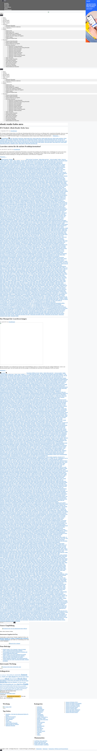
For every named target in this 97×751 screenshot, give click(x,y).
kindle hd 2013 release (56, 223)
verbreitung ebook (30, 590)
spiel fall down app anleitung (10, 539)
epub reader (56, 195)
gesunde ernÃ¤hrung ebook (35, 445)
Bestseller (6, 3)
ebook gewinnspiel (60, 412)
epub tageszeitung (63, 195)
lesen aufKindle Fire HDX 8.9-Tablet (17, 239)
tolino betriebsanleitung (20, 270)
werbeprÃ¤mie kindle (30, 600)
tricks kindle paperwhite (5, 290)
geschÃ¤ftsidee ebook (24, 445)
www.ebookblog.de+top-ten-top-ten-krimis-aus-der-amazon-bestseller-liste (23, 612)
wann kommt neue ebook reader (37, 296)
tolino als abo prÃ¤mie (49, 268)
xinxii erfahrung (7, 613)
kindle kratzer (22, 224)
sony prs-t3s (4, 263)
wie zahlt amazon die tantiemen (28, 604)
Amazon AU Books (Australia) (73, 704)
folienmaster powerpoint (35, 198)
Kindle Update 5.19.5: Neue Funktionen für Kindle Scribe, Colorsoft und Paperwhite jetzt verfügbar (14, 655)
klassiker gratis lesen (4, 487)
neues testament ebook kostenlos (58, 245)
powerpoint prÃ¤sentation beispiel (36, 515)
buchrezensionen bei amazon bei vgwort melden (47, 173)
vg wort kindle (47, 295)
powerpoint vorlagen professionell (59, 253)
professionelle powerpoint (45, 528)
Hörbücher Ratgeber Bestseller (15, 52)
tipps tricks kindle (17, 267)
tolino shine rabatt (60, 562)
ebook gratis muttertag (11, 413)
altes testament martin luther (50, 162)
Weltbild (61, 298)
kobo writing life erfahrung (11, 237)
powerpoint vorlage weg (35, 519)
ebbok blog (2, 411)
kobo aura (19, 141)
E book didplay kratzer (55, 408)
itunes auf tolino (59, 215)
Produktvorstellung (4, 257)
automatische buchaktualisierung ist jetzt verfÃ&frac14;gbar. (40, 169)
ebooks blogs (23, 426)
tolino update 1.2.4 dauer (5, 287)
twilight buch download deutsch (18, 290)
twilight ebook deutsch (5, 291)
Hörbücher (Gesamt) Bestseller (15, 46)
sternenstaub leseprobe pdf (6, 542)
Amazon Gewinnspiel (18, 380)
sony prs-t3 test (61, 538)
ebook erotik (14, 183)
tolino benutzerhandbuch (35, 551)
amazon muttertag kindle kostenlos (22, 383)
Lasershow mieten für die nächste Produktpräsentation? (20, 146)
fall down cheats (48, 197)
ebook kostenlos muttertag (6, 415)
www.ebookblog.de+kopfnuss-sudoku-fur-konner (55, 307)
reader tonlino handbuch (29, 258)
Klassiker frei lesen (47, 231)
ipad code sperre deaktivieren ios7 (40, 214)
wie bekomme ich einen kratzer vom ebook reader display (21, 299)
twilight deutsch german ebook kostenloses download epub (52, 290)
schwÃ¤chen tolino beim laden (17, 261)
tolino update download (44, 287)
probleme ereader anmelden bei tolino (56, 526)
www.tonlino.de (17, 310)
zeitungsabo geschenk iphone (28, 618)
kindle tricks (13, 231)
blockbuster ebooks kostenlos (41, 397)
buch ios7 (57, 172)
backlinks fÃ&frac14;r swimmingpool (21, 393)
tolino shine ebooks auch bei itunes (40, 275)
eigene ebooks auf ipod (11, 195)
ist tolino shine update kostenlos (48, 215)
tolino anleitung (10, 270)
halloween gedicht (28, 206)
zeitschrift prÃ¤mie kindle (52, 614)
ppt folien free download (36, 523)
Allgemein (39, 706)
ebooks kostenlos (29, 193)
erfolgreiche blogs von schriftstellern (58, 434)
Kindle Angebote (41, 722)
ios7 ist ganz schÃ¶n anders (23, 214)
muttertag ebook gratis (35, 506)
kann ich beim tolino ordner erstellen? (47, 216)
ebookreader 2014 (23, 139)
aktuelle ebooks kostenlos (18, 162)
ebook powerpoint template (43, 184)
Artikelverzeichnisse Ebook (43, 388)
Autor (7, 676)
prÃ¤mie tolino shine (60, 254)
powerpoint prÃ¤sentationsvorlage (7, 252)
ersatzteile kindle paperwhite (48, 435)
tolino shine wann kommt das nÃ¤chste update (46, 572)
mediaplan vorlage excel (27, 504)
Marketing (1, 687)
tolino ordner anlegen (5, 272)
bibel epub (25, 170)
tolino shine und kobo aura (31, 143)
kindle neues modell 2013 (14, 225)
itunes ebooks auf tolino (12, 463)
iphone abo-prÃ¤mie (8, 215)
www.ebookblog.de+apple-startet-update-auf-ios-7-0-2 (20, 304)
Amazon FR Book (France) (72, 712)
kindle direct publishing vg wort (25, 221)
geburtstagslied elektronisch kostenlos (11, 444)
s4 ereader (36, 259)
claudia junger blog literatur (6, 174)
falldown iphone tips (9, 440)
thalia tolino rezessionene (49, 544)
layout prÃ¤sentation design (58, 496)
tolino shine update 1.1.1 (5, 280)
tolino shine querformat (50, 562)
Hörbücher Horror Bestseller (15, 50)
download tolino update (58, 407)
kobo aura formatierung (53, 487)
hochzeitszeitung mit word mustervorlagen (35, 209)
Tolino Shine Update (60, 279)
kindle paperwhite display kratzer (39, 478)
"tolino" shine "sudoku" (15, 160)
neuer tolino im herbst (21, 245)
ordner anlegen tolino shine (49, 248)
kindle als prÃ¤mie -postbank (11, 220)
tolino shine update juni (51, 567)
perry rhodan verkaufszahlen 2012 (19, 687)
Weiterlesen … (56, 135)
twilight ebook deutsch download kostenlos (20, 291)
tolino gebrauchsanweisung (23, 271)
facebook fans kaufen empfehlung (36, 436)
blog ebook (15, 138)
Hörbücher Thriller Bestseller (15, 56)
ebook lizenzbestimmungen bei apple (35, 415)
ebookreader (15, 139)
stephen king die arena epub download (37, 540)
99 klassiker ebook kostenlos (14, 375)
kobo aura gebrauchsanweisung (16, 488)
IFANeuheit (10, 141)
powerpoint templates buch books (23, 252)
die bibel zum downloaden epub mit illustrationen (28, 178)
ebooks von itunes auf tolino (59, 193)
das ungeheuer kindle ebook (45, 174)
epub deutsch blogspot (22, 195)
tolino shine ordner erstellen (45, 277)
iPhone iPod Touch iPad (42, 719)
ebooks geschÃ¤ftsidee (5, 427)
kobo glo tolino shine (62, 234)
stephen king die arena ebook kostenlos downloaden (16, 540)
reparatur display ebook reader (10, 533)
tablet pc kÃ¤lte (9, 266)
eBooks (6, 8)
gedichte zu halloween (41, 202)
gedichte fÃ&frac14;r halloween (12, 201)
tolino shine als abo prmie (33, 557)
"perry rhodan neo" (3, 674)
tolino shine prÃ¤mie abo (15, 562)
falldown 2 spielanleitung (45, 439)
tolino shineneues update (42, 285)
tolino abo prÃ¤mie (30, 268)
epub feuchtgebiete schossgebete (7, 431)
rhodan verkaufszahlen (4, 688)
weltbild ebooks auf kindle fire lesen (20, 599)
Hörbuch (5, 24)
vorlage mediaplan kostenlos (9, 595)
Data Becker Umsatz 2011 (58, 174)
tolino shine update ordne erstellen (12, 284)
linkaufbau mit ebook (52, 239)
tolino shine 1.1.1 (11, 273)
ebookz (60, 429)
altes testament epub (38, 162)
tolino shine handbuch (9, 276)
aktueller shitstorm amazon (6, 379)
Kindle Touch (15, 685)
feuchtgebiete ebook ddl (8, 198)
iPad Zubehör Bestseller (11, 62)
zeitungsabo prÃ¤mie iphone (51, 314)
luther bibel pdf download (14, 242)
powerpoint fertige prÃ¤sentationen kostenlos (10, 514)
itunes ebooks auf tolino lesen (25, 463)
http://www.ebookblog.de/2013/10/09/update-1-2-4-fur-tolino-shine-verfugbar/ (22, 211)
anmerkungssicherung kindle (6, 167)
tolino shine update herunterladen (24, 567)
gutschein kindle (14, 449)
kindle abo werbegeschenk (47, 468)
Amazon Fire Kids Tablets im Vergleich (14, 35)
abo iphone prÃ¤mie (32, 160)
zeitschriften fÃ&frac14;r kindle (15, 617)
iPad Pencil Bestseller (10, 64)
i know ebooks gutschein (51, 457)
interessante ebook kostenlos (54, 212)
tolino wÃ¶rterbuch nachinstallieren (30, 289)
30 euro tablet (24, 160)
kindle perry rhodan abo (23, 483)
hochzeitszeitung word (16, 455)
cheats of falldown (63, 173)
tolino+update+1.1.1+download (7, 580)
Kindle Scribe (10, 685)
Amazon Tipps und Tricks (40, 742)
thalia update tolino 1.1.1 (61, 544)
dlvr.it (43, 179)
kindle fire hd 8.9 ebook (47, 473)
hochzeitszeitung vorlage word (52, 454)
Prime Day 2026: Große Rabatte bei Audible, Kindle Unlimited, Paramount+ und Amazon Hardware (15, 657)
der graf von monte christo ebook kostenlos (53, 176)
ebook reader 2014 (28, 138)
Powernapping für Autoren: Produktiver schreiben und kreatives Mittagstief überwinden (15, 652)
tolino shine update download (45, 566)
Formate (39, 713)
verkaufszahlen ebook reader (6, 591)
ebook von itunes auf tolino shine (15, 191)
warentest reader (12, 598)
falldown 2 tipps (55, 439)
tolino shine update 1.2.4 (13, 281)
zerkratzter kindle (14, 315)
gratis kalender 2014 (54, 205)
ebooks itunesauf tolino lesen (49, 427)
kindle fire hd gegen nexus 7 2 (16, 223)
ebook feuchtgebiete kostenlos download (26, 183)
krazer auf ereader (44, 238)
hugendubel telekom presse (55, 211)
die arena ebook (46, 177)
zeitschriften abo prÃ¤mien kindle (36, 313)
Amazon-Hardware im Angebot (13, 43)
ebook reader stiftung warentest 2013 (16, 420)
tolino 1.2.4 (17, 268)
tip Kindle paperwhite (7, 267)
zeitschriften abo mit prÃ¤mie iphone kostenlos (47, 616)
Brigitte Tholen (51, 172)
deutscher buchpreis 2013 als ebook (34, 177)
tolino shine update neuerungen (28, 568)
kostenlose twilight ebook (29, 493)
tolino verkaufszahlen (42, 576)
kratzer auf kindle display (49, 493)
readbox (21, 258)
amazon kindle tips (11, 164)
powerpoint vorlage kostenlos (6, 519)
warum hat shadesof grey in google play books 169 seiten (13, 298)
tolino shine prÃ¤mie (56, 277)
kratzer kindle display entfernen (21, 238)
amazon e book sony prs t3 (28, 163)
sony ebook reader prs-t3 (23, 262)
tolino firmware (61, 552)
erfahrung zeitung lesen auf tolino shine (52, 432)
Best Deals (6, 4)
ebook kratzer (15, 415)
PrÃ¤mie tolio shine (14, 525)
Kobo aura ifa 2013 (26, 141)
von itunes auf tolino (56, 295)
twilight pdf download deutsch (38, 293)
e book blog (47, 408)
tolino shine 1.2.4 (26, 273)
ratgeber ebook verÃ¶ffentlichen (56, 530)
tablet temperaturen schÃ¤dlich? (50, 543)
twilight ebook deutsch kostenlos (34, 584)
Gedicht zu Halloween (48, 200)
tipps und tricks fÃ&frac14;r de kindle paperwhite (50, 547)
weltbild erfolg (44, 599)
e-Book (26, 676)
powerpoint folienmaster (41, 514)
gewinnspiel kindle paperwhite (34, 203)
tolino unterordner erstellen (22, 286)
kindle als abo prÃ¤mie (42, 219)
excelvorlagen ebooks (9, 436)
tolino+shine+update (18, 579)
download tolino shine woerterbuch (45, 407)
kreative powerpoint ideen (55, 495)
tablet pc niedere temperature (20, 266)
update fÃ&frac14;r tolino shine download (21, 588)
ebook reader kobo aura (46, 138)
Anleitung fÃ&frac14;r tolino (38, 385)
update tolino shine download (34, 589)
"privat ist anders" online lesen (7, 374)
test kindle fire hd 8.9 (14, 544)
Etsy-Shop (6, 5)
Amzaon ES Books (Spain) (72, 707)
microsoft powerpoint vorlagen (56, 505)
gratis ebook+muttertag (46, 448)
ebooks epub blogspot (60, 426)
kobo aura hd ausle (46, 488)
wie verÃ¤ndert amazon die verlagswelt (41, 300)
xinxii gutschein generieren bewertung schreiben (54, 613)
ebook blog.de (14, 412)
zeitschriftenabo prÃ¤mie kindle (30, 617)
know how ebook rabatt (57, 231)
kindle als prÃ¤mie (22, 220)
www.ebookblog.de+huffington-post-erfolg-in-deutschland (46, 609)
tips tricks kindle (54, 267)
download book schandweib (16, 407)
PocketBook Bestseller (11, 60)
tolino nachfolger (47, 271)
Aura (11, 138)
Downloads (39, 708)
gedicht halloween (39, 200)
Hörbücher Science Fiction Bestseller (17, 55)
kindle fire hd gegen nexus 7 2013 (31, 223)
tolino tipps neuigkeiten (59, 574)
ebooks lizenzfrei (37, 193)
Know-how (39, 723)
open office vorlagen (13, 510)
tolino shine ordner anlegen (32, 277)
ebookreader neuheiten (32, 139)
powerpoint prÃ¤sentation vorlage (23, 251)
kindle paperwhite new (18, 228)
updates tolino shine (35, 294)
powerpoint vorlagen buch (47, 252)
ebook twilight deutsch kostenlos (44, 190)
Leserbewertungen (23, 497)
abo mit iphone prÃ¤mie (52, 160)
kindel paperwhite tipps (11, 467)
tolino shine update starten (53, 570)
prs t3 (10, 258)
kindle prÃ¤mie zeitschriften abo (34, 230)
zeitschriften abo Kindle (5, 313)
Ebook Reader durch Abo (35, 186)
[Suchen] (14, 622)
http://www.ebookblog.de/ (27, 210)
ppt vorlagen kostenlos (11, 254)
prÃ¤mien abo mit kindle (33, 525)
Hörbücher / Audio (41, 718)
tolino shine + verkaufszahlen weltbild (52, 556)
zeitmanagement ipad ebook (25, 614)
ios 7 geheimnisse (12, 214)
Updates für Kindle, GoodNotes (41, 744)
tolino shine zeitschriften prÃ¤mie (29, 285)
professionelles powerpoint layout (16, 530)
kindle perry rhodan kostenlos (12, 230)
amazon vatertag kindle (11, 384)
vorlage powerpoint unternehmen (32, 595)
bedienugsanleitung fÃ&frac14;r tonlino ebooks (41, 393)
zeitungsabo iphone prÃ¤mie (42, 618)
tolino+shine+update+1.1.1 (30, 579)
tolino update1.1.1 (54, 287)
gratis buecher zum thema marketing (35, 205)
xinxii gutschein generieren (37, 613)
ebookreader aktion (21, 425)
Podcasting (39, 729)
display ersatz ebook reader (20, 179)
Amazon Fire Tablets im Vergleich (13, 34)
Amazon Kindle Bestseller (11, 41)
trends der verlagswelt (61, 289)
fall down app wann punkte (57, 437)
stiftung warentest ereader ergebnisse (39, 265)
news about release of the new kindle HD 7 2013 (30, 247)
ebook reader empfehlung (47, 186)
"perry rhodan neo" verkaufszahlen (14, 674)
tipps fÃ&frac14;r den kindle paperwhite (28, 546)
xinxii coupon (25, 310)
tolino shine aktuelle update (55, 273)
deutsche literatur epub (14, 403)
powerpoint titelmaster (37, 518)
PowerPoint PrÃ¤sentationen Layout (56, 251)
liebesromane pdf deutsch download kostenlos (36, 239)
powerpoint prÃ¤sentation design (52, 515)
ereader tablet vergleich (40, 196)
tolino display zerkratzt (20, 552)
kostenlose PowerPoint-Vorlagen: (53, 237)
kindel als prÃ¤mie (47, 465)
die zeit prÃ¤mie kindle (8, 179)
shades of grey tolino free (50, 537)
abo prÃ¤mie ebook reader (14, 376)
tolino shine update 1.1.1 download (19, 280)
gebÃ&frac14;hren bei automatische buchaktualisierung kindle (41, 443)
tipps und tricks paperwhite (39, 548)
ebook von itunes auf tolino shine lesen (32, 191)
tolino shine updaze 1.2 (60, 284)
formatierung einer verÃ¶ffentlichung (50, 198)
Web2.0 (39, 734)
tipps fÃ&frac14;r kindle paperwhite (46, 546)
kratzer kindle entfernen (34, 238)
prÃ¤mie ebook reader (22, 254)
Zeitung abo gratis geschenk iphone (46, 617)
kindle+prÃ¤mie (54, 486)
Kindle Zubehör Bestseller (11, 42)
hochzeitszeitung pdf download (52, 209)
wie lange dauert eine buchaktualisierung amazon (21, 300)
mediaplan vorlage (27, 243)
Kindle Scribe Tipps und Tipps (41, 743)
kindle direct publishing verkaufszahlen (9, 221)
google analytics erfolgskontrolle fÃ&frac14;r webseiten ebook (52, 446)
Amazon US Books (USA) (72, 702)
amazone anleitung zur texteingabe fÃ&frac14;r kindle (19, 385)
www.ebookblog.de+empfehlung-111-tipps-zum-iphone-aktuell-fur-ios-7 (16, 305)
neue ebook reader (37, 244)
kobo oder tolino (48, 142)
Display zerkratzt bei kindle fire (34, 179)
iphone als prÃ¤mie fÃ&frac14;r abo (36, 460)
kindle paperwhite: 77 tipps (12, 483)
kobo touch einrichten (5, 492)
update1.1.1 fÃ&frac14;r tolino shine (50, 589)
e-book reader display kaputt (28, 409)
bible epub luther (52, 170)
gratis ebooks (47, 205)
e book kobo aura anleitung (10, 181)
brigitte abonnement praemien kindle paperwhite (22, 398)
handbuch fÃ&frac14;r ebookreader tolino (44, 450)
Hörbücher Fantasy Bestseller (15, 48)
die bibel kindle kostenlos (10, 178)
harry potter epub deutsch (50, 451)
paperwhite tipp (18, 511)
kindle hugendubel (46, 474)
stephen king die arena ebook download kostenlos (49, 263)
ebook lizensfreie (22, 415)
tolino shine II (22, 143)
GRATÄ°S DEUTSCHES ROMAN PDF (17, 205)
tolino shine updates (50, 284)
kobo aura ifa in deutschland (37, 141)
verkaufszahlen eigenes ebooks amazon (49, 294)
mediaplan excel (19, 243)
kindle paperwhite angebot (10, 226)
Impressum (45, 748)
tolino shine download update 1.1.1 (24, 275)
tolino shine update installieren (48, 282)
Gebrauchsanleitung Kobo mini (27, 200)
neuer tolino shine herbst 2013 (33, 245)
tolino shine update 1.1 (9, 565)
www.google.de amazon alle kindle (49, 612)
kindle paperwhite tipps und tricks (29, 229)
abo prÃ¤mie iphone (7, 162)
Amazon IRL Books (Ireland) (72, 711)
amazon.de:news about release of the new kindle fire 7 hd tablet (50, 165)
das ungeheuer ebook (33, 174)
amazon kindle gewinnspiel (56, 380)
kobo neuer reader (34, 142)
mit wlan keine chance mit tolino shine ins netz (16, 244)
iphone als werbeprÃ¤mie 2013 (52, 460)
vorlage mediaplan (50, 594)
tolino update (32, 286)
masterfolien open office (28, 502)
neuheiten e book (14, 143)
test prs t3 (45, 266)
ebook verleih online (40, 422)
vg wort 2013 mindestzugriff (40, 593)
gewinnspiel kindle (22, 203)
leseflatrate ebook (15, 497)
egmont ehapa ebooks (7, 430)
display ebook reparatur (41, 406)
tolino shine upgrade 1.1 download (46, 571)
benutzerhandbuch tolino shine (10, 170)
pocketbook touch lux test (46, 249)
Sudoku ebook (51, 265)
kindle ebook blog (47, 221)
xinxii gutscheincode (9, 312)
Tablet (13, 688)
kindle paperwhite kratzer (47, 479)
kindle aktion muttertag (58, 468)
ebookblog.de (56, 191)
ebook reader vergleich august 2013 (43, 188)
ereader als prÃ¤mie (16, 196)
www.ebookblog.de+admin (49, 301)
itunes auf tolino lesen (59, 462)
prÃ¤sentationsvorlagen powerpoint (8, 256)
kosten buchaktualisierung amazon (25, 237)
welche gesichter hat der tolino (52, 298)
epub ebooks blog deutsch (60, 430)
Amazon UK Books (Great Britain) (73, 703)
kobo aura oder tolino (59, 141)
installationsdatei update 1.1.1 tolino (40, 212)
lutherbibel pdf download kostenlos (37, 242)
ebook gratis (39, 183)
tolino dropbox (39, 552)
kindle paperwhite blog (22, 226)
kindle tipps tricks (46, 230)
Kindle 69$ (17, 468)
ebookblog (50, 191)
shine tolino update (13, 262)
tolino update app (35, 287)
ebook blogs (48, 182)
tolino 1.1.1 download (5, 268)
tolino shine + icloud (39, 556)
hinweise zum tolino (20, 209)
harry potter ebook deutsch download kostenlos (37, 207)
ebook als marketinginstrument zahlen (42, 411)
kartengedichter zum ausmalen (35, 465)
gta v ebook (62, 205)
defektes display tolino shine (6, 176)
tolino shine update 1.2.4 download (27, 281)
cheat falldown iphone (9, 401)
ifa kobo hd (60, 139)
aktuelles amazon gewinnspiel (19, 379)
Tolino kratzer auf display (41, 553)
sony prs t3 (38, 262)
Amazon (47, 379)
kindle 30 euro (19, 219)
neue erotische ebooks (47, 244)
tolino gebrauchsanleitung (10, 271)
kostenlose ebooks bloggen (40, 237)
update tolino (49, 293)
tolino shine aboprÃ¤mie (43, 273)
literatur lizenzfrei (8, 499)
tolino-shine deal (52, 289)
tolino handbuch (33, 271)
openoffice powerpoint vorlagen (25, 248)
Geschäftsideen (40, 715)
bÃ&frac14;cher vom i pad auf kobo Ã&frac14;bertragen (42, 392)
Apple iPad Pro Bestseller (11, 61)
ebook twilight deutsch (32, 190)
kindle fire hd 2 (5, 223)
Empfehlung (40, 712)
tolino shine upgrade (4, 285)
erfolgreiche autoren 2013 (60, 196)
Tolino (60, 267)
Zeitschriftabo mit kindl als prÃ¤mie (55, 312)
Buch (23, 676)
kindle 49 (25, 219)
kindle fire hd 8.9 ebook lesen (60, 473)
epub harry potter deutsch (47, 195)
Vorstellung (26, 296)
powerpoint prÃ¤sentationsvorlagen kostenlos (21, 518)
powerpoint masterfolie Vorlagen (7, 251)
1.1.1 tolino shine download (33, 374)
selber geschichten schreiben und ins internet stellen (35, 535)
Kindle (4, 29)
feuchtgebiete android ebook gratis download (36, 440)
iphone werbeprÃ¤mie (26, 462)
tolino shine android (55, 557)
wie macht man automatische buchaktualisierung (33, 603)
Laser (49, 238)
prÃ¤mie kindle (30, 254)
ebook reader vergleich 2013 (28, 188)
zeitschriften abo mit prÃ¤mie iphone (19, 313)
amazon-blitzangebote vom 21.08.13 (27, 165)
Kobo (15, 141)
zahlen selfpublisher (14, 614)
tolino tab (51, 285)
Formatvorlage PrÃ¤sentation (6, 443)
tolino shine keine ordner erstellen (37, 276)
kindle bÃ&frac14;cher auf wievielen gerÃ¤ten (54, 471)
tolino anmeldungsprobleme (11, 551)
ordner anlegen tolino (37, 248)
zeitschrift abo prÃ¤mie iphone (21, 312)
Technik (4, 19)
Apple (3, 676)
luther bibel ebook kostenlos (28, 500)
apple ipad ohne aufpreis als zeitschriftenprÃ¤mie (11, 388)
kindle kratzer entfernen (42, 224)
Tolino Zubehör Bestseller (11, 59)
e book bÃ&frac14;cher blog (37, 408)
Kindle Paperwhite (10, 32)
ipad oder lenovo (45, 459)
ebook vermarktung (57, 190)
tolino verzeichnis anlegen (6, 289)
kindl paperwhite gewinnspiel (53, 217)
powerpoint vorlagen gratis (11, 253)
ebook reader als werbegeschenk (13, 186)
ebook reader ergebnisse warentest (13, 417)
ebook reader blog (37, 138)
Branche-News (6, 21)
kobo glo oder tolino (9, 491)
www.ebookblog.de (38, 301)
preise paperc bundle (27, 256)
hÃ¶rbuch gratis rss (4, 206)
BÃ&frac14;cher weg (61, 392)
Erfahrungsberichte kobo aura (50, 139)
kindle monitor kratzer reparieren (46, 476)
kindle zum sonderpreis (27, 486)
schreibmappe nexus (4, 261)
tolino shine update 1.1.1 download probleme (38, 280)
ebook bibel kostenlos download (20, 182)
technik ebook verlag (4, 544)
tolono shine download (20, 580)
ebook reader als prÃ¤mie (15, 416)
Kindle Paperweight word (41, 225)
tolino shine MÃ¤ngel (50, 276)
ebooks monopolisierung (20, 429)
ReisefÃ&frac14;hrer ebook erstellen (40, 532)
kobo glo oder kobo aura (23, 142)
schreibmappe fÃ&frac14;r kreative (44, 534)
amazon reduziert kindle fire (12, 165)
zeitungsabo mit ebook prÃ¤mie (7, 314)
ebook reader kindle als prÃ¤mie (26, 418)
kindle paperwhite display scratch (52, 226)
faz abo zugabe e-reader (20, 440)
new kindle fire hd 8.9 (13, 247)
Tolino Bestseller (9, 57)
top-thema (3, 373)
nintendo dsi (48, 247)
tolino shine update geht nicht (33, 282)
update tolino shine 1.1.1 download (22, 294)
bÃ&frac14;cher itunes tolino (22, 392)
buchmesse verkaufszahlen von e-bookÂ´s (22, 399)
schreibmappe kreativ (59, 259)
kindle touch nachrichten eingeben (38, 485)
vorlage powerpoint (9, 296)
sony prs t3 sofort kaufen (56, 262)
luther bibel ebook (37, 240)
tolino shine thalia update (14, 563)
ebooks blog (41, 139)
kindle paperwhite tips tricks (43, 229)
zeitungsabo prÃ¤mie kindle (35, 619)
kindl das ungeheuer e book (26, 217)
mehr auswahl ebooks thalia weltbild (50, 504)
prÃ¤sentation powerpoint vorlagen (47, 525)
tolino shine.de (13, 574)
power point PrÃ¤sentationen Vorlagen (57, 513)
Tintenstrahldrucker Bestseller (12, 66)
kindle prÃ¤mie (22, 230)
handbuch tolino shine (21, 207)
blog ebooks (28, 172)
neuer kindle (55, 244)
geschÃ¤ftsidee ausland (13, 445)
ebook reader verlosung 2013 (20, 421)
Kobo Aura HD (27, 488)
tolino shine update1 (14, 571)
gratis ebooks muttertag (57, 448)
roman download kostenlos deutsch (11, 259)
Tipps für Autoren (41, 731)
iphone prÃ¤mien (17, 462)
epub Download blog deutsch (34, 195)
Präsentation (19, 256)
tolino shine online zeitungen (10, 277)
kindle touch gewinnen (56, 230)
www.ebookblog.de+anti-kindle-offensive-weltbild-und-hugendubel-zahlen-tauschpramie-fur (25, 607)
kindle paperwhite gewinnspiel (17, 479)
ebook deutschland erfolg (57, 182)
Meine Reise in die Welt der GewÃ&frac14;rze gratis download (34, 505)
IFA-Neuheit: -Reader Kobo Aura (14, 128)
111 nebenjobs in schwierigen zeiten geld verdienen (51, 374)
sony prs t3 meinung (46, 262)
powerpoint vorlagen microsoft (43, 521)
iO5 (54, 458)
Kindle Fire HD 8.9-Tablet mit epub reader (9, 474)
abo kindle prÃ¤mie (41, 160)
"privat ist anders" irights (55, 159)
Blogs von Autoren (10, 718)
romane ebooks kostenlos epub (26, 259)
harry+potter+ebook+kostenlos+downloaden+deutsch (36, 453)
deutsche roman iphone (20, 177)
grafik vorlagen (37, 448)
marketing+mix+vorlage (5, 502)
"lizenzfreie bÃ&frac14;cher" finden (34, 373)
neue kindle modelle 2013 (55, 506)
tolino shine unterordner (34, 279)
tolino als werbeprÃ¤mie (58, 549)
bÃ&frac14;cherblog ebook (6, 393)
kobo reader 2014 (56, 142)
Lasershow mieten (4, 239)
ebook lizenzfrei (47, 415)
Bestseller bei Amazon (11, 716)
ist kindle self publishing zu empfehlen (31, 215)
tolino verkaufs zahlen (23, 576)
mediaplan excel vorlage (60, 502)
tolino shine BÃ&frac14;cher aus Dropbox (14, 558)
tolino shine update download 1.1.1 (19, 282)
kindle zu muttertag (17, 486)
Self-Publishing (48, 261)
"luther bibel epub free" (44, 159)
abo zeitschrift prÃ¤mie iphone (21, 378)
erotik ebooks (25, 197)
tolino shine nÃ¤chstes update (11, 561)
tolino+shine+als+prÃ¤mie (59, 577)
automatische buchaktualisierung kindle (45, 390)
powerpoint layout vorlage (53, 514)
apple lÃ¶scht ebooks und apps (49, 167)
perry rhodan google (43, 511)
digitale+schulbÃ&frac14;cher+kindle (16, 406)
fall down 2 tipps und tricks (25, 437)
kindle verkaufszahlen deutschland (35, 231)
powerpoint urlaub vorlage (49, 518)
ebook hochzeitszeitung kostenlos (24, 413)
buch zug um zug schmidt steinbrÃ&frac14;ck (49, 398)
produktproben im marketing (52, 256)
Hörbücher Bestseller (10, 25)
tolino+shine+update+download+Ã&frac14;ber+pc (47, 579)
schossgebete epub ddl (15, 534)
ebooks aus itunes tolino (48, 192)
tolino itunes (40, 271)
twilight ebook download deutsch (49, 584)
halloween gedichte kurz (47, 206)
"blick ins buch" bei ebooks (32, 159)
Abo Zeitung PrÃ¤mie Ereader (35, 378)
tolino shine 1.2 (18, 273)
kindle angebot (30, 220)
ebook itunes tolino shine (54, 183)
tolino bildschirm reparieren (40, 270)
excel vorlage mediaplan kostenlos (36, 197)
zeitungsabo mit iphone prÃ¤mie (22, 314)
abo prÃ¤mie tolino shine (45, 376)
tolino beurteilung (30, 270)
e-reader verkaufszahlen (39, 181)
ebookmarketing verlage (11, 192)
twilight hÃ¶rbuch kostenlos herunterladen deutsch (19, 293)
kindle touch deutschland (22, 685)
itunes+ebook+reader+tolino (17, 464)
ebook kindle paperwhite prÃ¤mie (10, 184)
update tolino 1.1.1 (56, 293)
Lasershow (61, 238)
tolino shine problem (26, 562)
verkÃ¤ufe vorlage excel (56, 590)
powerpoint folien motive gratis (28, 514)
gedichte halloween (30, 202)
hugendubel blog (44, 211)
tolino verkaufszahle (32, 576)
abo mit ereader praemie (46, 375)
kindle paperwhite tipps (50, 481)
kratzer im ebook (11, 495)
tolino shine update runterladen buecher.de (19, 570)
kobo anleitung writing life (27, 487)
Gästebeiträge (40, 714)
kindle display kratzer (37, 221)
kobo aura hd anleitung (20, 233)
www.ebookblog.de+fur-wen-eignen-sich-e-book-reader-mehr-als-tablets (16, 609)
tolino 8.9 (23, 268)
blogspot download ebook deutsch (39, 172)
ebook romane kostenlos (57, 188)
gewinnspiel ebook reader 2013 (10, 203)
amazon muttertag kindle (8, 383)
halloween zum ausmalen (10, 207)
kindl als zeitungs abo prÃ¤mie (24, 467)
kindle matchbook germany (55, 224)
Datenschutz (39, 748)
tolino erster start (53, 552)
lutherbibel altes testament (11, 501)
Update (18, 688)
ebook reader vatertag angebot (31, 420)
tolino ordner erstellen (15, 272)
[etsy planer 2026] (7, 706)
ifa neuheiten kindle (18, 212)
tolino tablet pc (3, 286)
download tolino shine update (51, 179)
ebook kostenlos (22, 184)
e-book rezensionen (29, 181)
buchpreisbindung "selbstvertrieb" (40, 399)
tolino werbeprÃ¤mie (28, 577)
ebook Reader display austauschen (53, 416)
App (1, 676)
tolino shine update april (41, 281)
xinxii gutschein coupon (41, 310)
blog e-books (51, 397)
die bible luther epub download (47, 178)
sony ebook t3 (32, 262)
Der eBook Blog (19, 402)
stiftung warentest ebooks (18, 542)
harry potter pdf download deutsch (7, 209)
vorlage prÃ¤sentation (46, 595)
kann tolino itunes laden (22, 465)
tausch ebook (30, 266)
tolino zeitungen (36, 577)
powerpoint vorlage (59, 518)
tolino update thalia (4, 576)
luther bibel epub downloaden (50, 500)
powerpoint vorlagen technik (6, 523)
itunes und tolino (7, 464)
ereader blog (24, 196)
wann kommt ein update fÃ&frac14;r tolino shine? (24, 596)
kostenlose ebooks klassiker (54, 492)
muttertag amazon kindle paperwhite (21, 506)
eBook (46, 181)
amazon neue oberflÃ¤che (37, 383)
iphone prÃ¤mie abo (18, 215)
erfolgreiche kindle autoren (6, 435)
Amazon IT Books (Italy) (71, 708)
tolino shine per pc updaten (60, 561)
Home (4, 17)
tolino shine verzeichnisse (15, 285)
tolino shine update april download (55, 281)
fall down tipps (56, 197)
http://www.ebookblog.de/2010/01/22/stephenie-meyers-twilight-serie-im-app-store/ (18, 457)
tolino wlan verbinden (43, 289)
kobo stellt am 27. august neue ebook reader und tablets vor (44, 235)
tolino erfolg (46, 552)
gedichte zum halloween (51, 202)
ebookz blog (3, 195)
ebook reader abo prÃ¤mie (55, 184)
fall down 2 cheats (56, 436)
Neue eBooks (40, 728)
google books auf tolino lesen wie (25, 448)
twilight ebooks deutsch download (43, 585)
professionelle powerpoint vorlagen (44, 257)
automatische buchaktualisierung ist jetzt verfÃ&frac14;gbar (49, 168)
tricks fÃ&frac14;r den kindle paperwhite (51, 580)
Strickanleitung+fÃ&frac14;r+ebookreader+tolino (11, 543)
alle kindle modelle (29, 162)
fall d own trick (48, 436)
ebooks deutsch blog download (34, 426)
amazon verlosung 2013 (22, 384)
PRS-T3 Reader (15, 258)
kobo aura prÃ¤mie (34, 234)
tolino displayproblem (57, 270)
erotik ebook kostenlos (17, 197)
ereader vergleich (50, 196)
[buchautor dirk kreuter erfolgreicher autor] (11, 666)
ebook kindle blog (55, 413)
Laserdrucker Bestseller (11, 65)
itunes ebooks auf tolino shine (15, 216)
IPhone (21, 684)
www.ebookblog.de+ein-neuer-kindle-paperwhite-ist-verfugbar (47, 304)
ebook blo (30, 182)
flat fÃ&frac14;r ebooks (29, 441)
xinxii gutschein (32, 310)
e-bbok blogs (18, 409)
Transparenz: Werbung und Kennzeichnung (58, 748)
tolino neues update (60, 271)
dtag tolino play (17, 408)
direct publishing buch (30, 406)
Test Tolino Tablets (52, 266)
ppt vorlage (45, 523)
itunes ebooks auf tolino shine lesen (30, 216)
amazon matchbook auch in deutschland (34, 164)
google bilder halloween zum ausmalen (50, 203)
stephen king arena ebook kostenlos (29, 263)
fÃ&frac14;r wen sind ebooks (21, 436)
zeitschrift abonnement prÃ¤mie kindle (37, 312)
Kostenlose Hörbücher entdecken (13, 26)
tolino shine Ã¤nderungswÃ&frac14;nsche (24, 556)
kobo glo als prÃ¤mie (52, 234)
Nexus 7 (43, 247)
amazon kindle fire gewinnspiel (41, 163)
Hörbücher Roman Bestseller (15, 54)
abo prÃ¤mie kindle (34, 376)
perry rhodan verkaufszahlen (8, 687)
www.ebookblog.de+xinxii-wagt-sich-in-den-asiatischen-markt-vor (29, 309)
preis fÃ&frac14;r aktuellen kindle (30, 526)
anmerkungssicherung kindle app (43, 387)
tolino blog (49, 270)
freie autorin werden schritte (13, 200)
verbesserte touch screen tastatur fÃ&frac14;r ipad (14, 590)
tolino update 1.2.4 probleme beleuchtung (21, 287)
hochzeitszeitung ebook (5, 454)
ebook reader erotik (58, 186)
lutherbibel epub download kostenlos (33, 501)
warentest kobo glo (62, 296)
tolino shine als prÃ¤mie (44, 557)
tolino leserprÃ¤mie (52, 553)
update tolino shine (61, 588)
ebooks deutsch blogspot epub (48, 426)
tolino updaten (62, 287)
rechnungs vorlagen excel (41, 258)
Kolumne (11, 159)
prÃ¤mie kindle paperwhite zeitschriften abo (45, 254)
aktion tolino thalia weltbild (60, 378)
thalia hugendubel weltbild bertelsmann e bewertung (31, 544)
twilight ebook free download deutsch (39, 291)
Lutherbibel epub (24, 242)
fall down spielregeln (8, 439)
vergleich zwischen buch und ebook (43, 590)
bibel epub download (33, 170)
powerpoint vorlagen (36, 252)
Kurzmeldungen (8, 9)
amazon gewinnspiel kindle (29, 380)
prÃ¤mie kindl (20, 524)
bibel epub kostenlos (43, 170)
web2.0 (43, 298)
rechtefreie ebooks (51, 258)
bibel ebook (20, 170)
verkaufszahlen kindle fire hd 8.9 (39, 591)
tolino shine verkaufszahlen (17, 572)
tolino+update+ (63, 579)
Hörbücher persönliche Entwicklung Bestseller (19, 47)
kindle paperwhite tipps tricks (14, 229)
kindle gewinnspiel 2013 (45, 223)
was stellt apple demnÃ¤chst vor (33, 298)
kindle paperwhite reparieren (44, 228)
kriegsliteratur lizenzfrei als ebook (36, 496)
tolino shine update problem (39, 284)
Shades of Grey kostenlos (58, 261)
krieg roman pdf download (23, 496)
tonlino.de (39, 580)
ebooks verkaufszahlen (47, 193)
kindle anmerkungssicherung (41, 220)
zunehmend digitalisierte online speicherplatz (10, 621)
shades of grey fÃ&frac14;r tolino (24, 537)
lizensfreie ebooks (16, 499)
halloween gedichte (37, 206)
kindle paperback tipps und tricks (27, 225)
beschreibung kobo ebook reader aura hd (30, 395)
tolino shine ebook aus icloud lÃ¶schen (49, 558)
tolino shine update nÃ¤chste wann (13, 568)
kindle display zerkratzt (57, 472)
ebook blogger (42, 182)
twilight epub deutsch (9, 586)
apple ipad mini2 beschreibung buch (33, 167)
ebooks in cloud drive (20, 193)
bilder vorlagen (16, 397)
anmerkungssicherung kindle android (27, 387)
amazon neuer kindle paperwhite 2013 (52, 164)
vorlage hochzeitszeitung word (38, 594)
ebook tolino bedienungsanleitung (18, 190)
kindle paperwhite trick (39, 482)
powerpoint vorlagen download (7, 520)
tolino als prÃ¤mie (58, 268)
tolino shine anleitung (11, 275)
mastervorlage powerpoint (9, 243)
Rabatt (26, 687)
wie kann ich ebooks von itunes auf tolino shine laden (46, 299)
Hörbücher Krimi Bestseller (15, 51)
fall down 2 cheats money (12, 437)
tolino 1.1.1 (64, 267)
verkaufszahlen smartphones (15, 295)
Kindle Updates (9, 37)
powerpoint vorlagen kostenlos (44, 253)
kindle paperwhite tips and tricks (26, 482)
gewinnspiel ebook (56, 445)
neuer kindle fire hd (62, 244)
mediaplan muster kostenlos (6, 504)
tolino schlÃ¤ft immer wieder (50, 272)
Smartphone (10, 688)
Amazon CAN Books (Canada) (73, 706)
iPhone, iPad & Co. (7, 28)
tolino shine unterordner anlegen (48, 279)
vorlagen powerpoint (19, 296)
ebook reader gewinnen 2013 (37, 417)
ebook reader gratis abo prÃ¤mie (52, 417)
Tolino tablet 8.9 (63, 285)
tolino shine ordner (21, 277)
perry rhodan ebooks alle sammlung (8, 249)
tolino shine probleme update (38, 562)
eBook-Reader (6, 20)
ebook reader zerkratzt (32, 421)
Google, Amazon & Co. (42, 717)
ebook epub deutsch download (42, 412)
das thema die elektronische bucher (20, 174)
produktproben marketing (33, 528)
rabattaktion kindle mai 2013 (41, 530)
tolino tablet (56, 285)
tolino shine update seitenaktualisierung (38, 570)
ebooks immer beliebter (27, 427)
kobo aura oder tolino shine (24, 234)
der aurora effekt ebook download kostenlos (33, 176)
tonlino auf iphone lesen (31, 580)
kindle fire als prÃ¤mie (57, 221)
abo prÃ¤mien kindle (56, 376)
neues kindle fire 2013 (45, 245)
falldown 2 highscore (34, 439)
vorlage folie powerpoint (25, 594)
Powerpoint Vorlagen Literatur (28, 521)
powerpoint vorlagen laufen (15, 521)
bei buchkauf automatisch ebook (37, 394)
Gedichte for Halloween (20, 202)
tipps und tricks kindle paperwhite (42, 267)
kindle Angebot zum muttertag (55, 469)
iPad (18, 684)
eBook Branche (4, 159)
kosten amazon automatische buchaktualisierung (21, 492)
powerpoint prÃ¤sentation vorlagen (39, 251)
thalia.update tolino (4, 546)
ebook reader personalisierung (51, 187)
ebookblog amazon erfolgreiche (43, 423)
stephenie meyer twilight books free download (20, 265)
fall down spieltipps (17, 439)
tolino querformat (39, 272)
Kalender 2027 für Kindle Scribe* (7, 693)
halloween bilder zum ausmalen (16, 206)
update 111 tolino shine (57, 586)
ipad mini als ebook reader (55, 214)
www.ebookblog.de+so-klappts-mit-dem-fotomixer (11, 308)
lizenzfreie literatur (9, 500)
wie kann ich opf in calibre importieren (40, 602)
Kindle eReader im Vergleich (12, 33)
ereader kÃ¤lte (31, 196)
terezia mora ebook (38, 266)
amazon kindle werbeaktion (32, 381)
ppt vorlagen (3, 254)
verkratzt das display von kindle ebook (24, 593)
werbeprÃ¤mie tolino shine (41, 600)
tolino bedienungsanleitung (24, 551)
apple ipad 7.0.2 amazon (18, 167)
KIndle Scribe (9, 30)
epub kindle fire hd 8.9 (32, 431)
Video (38, 733)
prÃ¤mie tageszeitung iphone (58, 524)
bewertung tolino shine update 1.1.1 (47, 395)
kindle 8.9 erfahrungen (26, 468)
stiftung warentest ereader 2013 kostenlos (33, 542)
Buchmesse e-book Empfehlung (29, 173)
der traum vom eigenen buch (49, 402)
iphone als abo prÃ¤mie (22, 460)
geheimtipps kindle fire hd (46, 444)
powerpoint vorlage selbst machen (21, 519)
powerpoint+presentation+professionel (22, 523)
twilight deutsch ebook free (32, 290)
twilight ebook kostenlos (53, 291)
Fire (18, 682)
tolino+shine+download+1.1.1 (7, 579)
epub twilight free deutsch (6, 196)
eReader (15, 682)
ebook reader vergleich (16, 188)
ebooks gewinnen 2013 (9, 193)
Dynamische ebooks (25, 408)
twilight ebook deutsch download (45, 582)
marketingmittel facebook (51, 242)
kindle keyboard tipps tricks (12, 224)
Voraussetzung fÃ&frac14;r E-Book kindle (9, 594)
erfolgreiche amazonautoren (31, 434)
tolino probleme (31, 272)
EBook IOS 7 (45, 183)
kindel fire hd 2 (16, 217)
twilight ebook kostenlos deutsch (27, 585)
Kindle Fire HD (20, 473)
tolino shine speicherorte (10, 279)
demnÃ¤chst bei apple (18, 176)
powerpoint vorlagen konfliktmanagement (27, 253)
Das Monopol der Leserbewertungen (13, 319)
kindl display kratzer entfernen (40, 217)
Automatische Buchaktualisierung (28, 168)
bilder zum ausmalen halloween (13, 172)
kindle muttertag (58, 476)
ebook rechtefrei (41, 421)
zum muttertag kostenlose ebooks (57, 619)
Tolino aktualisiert (39, 268)
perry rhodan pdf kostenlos (10, 513)
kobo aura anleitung (42, 487)
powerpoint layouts (8, 515)
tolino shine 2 (34, 273)
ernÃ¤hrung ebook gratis (5, 197)
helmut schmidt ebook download (56, 453)
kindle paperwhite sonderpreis (58, 228)
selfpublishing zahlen (12, 537)
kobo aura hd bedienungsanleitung (33, 233)
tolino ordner (21, 554)
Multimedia (30, 244)
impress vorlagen (27, 212)
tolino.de (51, 577)
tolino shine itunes (25, 276)
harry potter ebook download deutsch (57, 207)
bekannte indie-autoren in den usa (52, 394)
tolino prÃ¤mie (23, 272)
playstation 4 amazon (35, 249)
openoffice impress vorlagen (10, 248)
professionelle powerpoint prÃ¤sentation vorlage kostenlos (22, 257)
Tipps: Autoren (6, 22)
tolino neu (53, 271)
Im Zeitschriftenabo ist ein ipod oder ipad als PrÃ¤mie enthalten (22, 458)
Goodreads (34, 446)
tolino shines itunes (40, 574)
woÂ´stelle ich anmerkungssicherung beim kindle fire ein (20, 301)
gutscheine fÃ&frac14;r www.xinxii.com (35, 449)
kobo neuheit (41, 142)
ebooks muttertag (31, 429)
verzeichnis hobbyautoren (38, 295)
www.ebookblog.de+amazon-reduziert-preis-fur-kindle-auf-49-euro (15, 303)
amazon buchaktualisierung (15, 163)
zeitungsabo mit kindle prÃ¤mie (37, 314)
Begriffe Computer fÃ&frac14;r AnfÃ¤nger (19, 394)
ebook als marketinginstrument (56, 181)
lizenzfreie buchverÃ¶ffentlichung (28, 499)
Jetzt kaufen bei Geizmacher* (14, 696)
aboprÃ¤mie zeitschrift (48, 378)
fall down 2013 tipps (36, 437)
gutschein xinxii (21, 449)
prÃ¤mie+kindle (23, 525)
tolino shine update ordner (26, 284)
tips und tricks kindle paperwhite (52, 548)
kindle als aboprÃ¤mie (53, 219)
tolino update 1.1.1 (39, 286)
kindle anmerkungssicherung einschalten (57, 220)
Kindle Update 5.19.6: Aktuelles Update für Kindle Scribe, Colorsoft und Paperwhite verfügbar (14, 650)
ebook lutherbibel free (31, 184)
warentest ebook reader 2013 (51, 296)
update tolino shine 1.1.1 (8, 294)
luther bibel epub (45, 240)
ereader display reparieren (18, 432)
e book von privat (20, 181)
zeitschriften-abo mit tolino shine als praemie (54, 313)
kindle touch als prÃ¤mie (14, 485)
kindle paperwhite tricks (55, 229)
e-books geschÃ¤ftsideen (50, 409)
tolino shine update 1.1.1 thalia (55, 280)
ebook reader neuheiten (58, 138)
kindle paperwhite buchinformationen (36, 226)
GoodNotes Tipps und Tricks (40, 740)
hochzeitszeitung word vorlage (13, 210)
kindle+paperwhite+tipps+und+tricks (41, 486)
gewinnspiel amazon (47, 445)
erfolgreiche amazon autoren (18, 434)
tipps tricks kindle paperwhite (28, 267)
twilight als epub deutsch (33, 581)
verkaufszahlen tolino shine (9, 593)
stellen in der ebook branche (14, 263)
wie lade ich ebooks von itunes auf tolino (58, 602)
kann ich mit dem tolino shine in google (50, 464)
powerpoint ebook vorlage (58, 249)
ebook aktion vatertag (14, 411)
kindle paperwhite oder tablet (30, 228)
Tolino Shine (60, 272)
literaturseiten (7, 240)
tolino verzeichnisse (16, 289)
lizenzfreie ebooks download (25, 240)
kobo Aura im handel (49, 141)
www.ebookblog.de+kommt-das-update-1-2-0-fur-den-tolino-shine (28, 307)
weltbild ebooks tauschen (34, 599)
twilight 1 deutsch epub (22, 581)
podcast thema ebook (43, 513)
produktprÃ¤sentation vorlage (39, 256)
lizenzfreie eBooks (14, 240)
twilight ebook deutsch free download (18, 584)
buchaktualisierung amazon (6, 399)
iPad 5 (31, 214)
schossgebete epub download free (46, 259)
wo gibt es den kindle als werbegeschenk (45, 604)
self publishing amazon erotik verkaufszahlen (34, 261)
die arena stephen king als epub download (40, 403)
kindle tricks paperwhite (21, 231)
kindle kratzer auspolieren (31, 224)
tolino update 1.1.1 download (50, 286)
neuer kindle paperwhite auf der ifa (8, 245)
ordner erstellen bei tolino (61, 248)
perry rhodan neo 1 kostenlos (23, 249)
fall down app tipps (46, 437)
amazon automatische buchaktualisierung (58, 379)
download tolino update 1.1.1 (6, 408)
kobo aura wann (13, 142)
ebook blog (20, 138)
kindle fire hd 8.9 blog (36, 473)
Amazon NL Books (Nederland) (73, 709)
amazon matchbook (20, 164)
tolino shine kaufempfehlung (29, 560)
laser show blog (54, 238)
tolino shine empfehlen (54, 275)
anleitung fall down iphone (52, 385)
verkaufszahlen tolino (27, 295)
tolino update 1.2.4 (62, 286)
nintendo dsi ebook (56, 247)
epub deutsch (27, 430)
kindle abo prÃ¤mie (32, 219)
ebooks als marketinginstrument (35, 192)
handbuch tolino (57, 450)
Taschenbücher (7, 7)
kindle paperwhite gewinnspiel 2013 (32, 479)
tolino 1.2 (12, 268)
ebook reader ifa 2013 (17, 187)
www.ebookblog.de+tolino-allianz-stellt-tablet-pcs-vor (35, 308)
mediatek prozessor (36, 243)
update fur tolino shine (36, 588)
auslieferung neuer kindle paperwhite (12, 168)
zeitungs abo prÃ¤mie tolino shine (14, 618)
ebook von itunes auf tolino (51, 422)
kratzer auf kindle (40, 493)
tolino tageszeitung (11, 286)
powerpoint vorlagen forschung (22, 520)
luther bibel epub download (55, 240)
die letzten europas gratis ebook (55, 404)
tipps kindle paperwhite (11, 547)
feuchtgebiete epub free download (22, 198)
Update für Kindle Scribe (11, 38)
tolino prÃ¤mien (56, 554)
